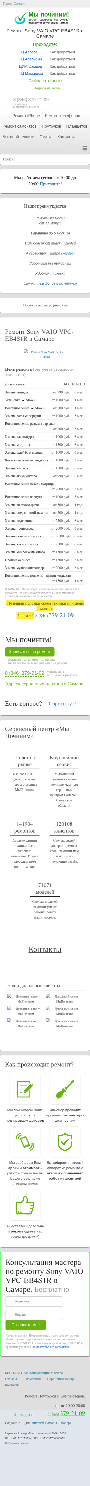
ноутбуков (68, 283)
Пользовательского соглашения (50, 1347)
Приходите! (51, 184)
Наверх (66, 1422)
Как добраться (62, 52)
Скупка (46, 137)
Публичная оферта (16, 1443)
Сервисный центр (60, 1378)
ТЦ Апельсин (30, 59)
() (31, 99)
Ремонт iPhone (26, 116)
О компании (32, 1378)
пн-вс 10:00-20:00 (70, 1405)
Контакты (66, 137)
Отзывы (11, 1378)
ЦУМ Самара (30, 66)
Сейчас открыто (45, 80)
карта (67, 253)
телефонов (45, 283)
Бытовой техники (18, 137)
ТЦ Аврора (28, 52)
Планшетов (77, 126)
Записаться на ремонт (29, 651)
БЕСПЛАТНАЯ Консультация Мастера (34, 1372)
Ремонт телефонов (62, 116)
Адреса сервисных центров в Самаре (44, 683)
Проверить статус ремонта (45, 305)
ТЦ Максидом (31, 73)
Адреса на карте (47, 88)
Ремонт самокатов (19, 126)
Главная (5, 116)
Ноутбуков (51, 126)
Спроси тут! (62, 703)
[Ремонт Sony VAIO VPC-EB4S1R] (45, 357)
